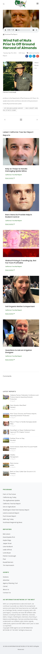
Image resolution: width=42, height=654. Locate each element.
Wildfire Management (14, 456)
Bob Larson (6, 534)
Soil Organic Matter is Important (20, 306)
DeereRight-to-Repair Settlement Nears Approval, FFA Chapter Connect (22, 431)
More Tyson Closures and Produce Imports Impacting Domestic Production (23, 415)
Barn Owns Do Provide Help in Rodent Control (18, 215)
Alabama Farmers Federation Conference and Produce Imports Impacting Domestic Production (24, 397)
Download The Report (10, 34)
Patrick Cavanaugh (9, 92)
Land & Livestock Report (11, 513)
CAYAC (5, 586)
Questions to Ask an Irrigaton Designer (18, 351)
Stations (5, 577)
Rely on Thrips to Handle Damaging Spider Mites (16, 170)
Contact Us (7, 593)
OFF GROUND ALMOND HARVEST (13, 108)
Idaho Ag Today (8, 519)
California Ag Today (9, 497)
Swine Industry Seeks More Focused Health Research (23, 448)
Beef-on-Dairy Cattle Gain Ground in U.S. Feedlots (23, 472)
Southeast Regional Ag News (12, 522)
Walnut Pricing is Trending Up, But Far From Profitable (20, 261)
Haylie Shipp (7, 540)
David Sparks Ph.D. (9, 537)
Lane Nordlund (8, 547)
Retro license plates (14, 464)
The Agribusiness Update (11, 500)
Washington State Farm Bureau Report (16, 510)
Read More (9, 178)
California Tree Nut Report (12, 504)
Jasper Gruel (7, 543)
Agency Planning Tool (10, 583)
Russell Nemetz (8, 562)
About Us (6, 589)
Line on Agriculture (9, 507)
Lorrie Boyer (7, 553)
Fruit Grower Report (9, 516)
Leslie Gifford (7, 550)
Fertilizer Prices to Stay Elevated (17, 439)
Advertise (6, 580)
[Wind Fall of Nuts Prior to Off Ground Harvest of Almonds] (21, 18)
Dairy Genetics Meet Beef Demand (18, 406)
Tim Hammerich (8, 565)
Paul (4, 559)
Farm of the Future (9, 494)
